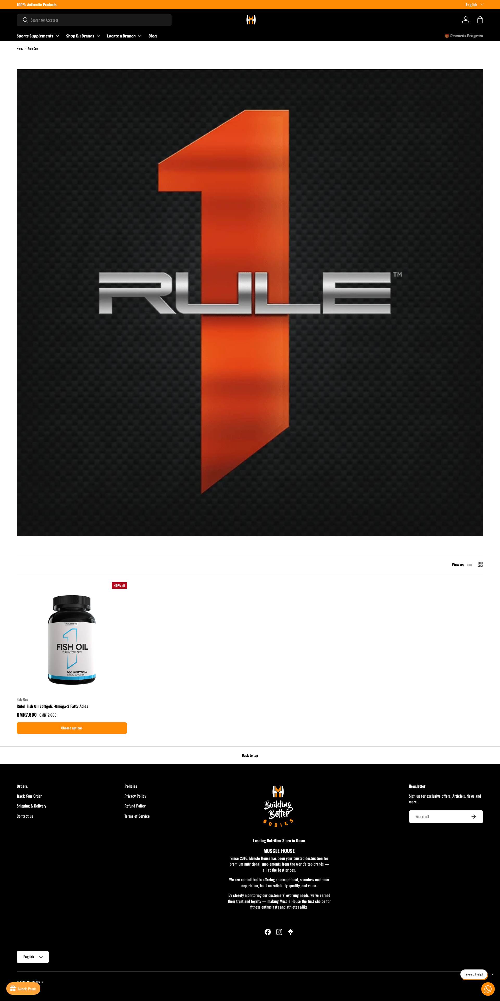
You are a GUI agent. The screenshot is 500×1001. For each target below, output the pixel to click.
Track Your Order (29, 796)
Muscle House (35, 982)
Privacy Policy (135, 796)
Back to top (250, 755)
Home (20, 48)
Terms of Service (137, 816)
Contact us (25, 816)
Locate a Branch (121, 36)
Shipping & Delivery (31, 806)
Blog (152, 36)
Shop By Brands (80, 36)
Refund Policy (135, 806)
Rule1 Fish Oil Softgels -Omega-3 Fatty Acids (52, 706)
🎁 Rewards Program (464, 35)
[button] (480, 20)
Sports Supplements (35, 36)
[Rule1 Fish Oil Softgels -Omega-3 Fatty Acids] (72, 637)
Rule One (33, 48)
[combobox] (94, 20)
